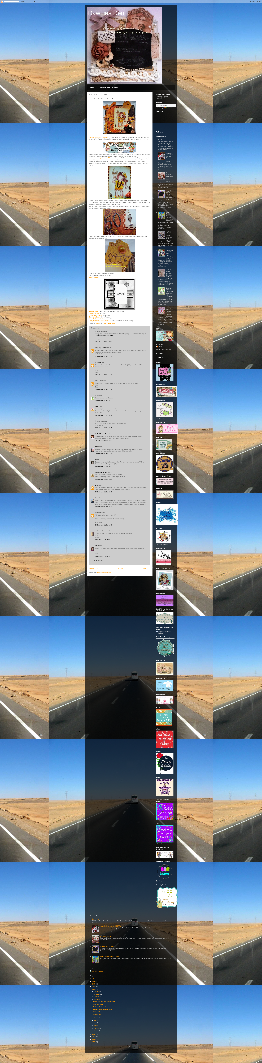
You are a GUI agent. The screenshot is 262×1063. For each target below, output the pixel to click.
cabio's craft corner (101, 531)
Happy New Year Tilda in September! (104, 1001)
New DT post (161, 140)
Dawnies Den (106, 13)
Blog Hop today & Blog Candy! (169, 289)
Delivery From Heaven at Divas (102, 1009)
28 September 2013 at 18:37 (103, 400)
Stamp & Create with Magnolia (98, 137)
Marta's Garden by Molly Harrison (169, 215)
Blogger (139, 1047)
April (95, 1023)
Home (91, 87)
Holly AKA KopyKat (101, 434)
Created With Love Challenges (104, 335)
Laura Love (98, 498)
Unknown (98, 362)
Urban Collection (98, 1004)
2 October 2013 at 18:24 (102, 556)
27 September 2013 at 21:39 (103, 356)
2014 (93, 986)
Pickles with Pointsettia (100, 1007)
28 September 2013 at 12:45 (103, 389)
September (97, 999)
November (97, 994)
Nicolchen (98, 512)
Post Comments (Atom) (104, 572)
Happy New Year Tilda (104, 158)
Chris (97, 395)
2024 (93, 979)
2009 (93, 1042)
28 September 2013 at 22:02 (103, 415)
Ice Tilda (168, 232)
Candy (97, 406)
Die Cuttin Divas (94, 313)
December (97, 991)
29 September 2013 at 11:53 (103, 479)
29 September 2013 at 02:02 (103, 441)
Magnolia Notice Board (168, 192)
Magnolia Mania (93, 311)
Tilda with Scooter (169, 173)
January (96, 1031)
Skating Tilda (97, 1014)
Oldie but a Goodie (94, 317)
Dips (96, 485)
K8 (96, 459)
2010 (93, 1039)
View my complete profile (163, 349)
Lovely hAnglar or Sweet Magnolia (99, 320)
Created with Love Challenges (98, 319)
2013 (93, 989)
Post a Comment (98, 560)
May (95, 1020)
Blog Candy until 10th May (169, 251)
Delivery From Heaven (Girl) (168, 310)
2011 (93, 1036)
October (96, 996)
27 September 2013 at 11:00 (103, 342)
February (96, 1028)
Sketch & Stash (93, 277)
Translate (170, 108)
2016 (93, 981)
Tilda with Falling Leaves (100, 1012)
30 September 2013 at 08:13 (103, 506)
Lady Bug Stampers (101, 347)
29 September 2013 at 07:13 (103, 453)
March (96, 1025)
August (96, 1018)
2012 (93, 1034)
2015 (93, 984)
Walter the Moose (169, 270)
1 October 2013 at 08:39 (102, 539)
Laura (97, 545)
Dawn (160, 346)
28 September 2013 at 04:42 (103, 375)
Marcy (97, 446)
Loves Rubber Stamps (95, 315)
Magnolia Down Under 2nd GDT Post (169, 155)
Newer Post (94, 569)
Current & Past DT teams (108, 87)
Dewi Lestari (99, 381)
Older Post (146, 569)
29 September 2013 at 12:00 (103, 492)
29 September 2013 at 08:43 (103, 466)
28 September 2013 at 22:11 (103, 428)
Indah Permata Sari (101, 472)
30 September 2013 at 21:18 (103, 525)
